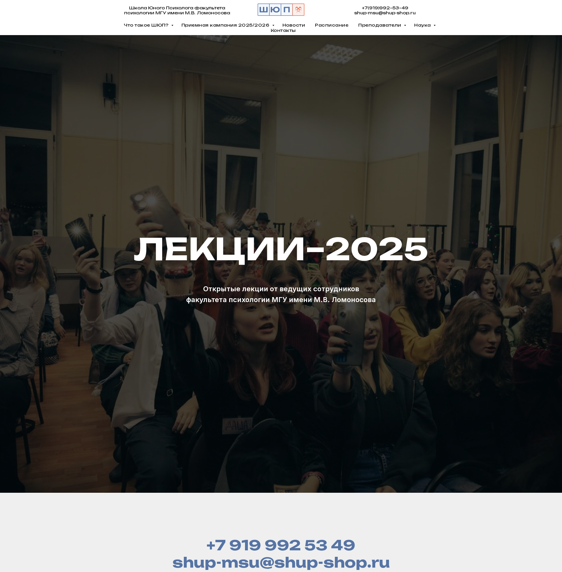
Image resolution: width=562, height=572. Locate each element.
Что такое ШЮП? (147, 25)
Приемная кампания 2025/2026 (226, 25)
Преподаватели (380, 25)
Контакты (283, 30)
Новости (293, 25)
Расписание (331, 25)
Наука (423, 25)
